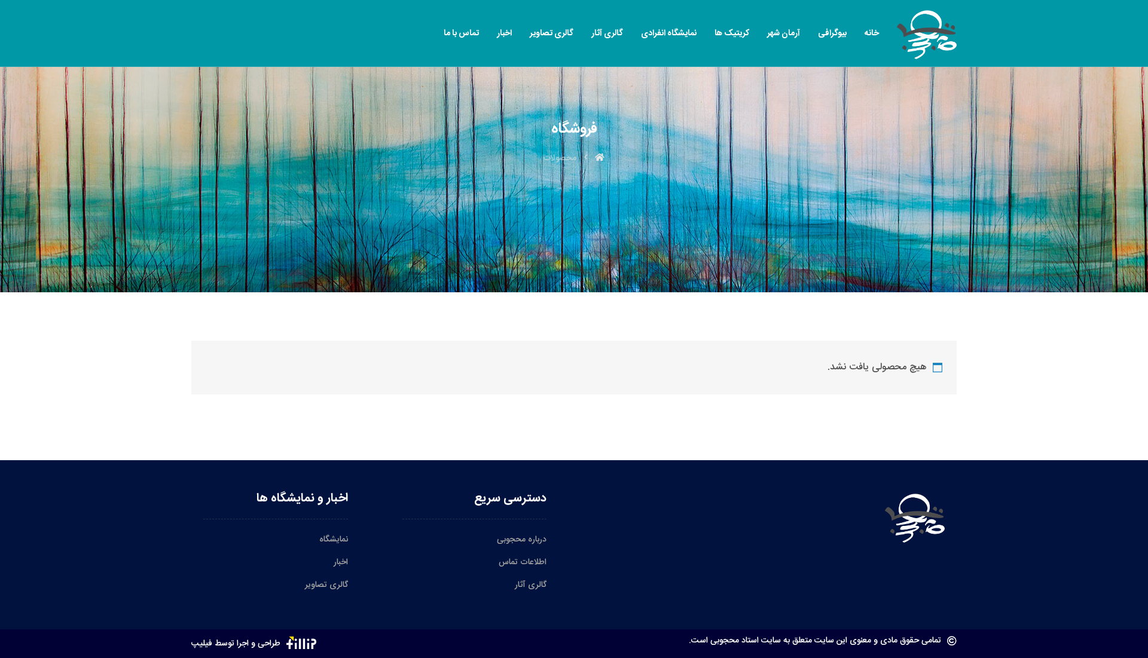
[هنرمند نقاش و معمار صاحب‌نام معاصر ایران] (927, 36)
